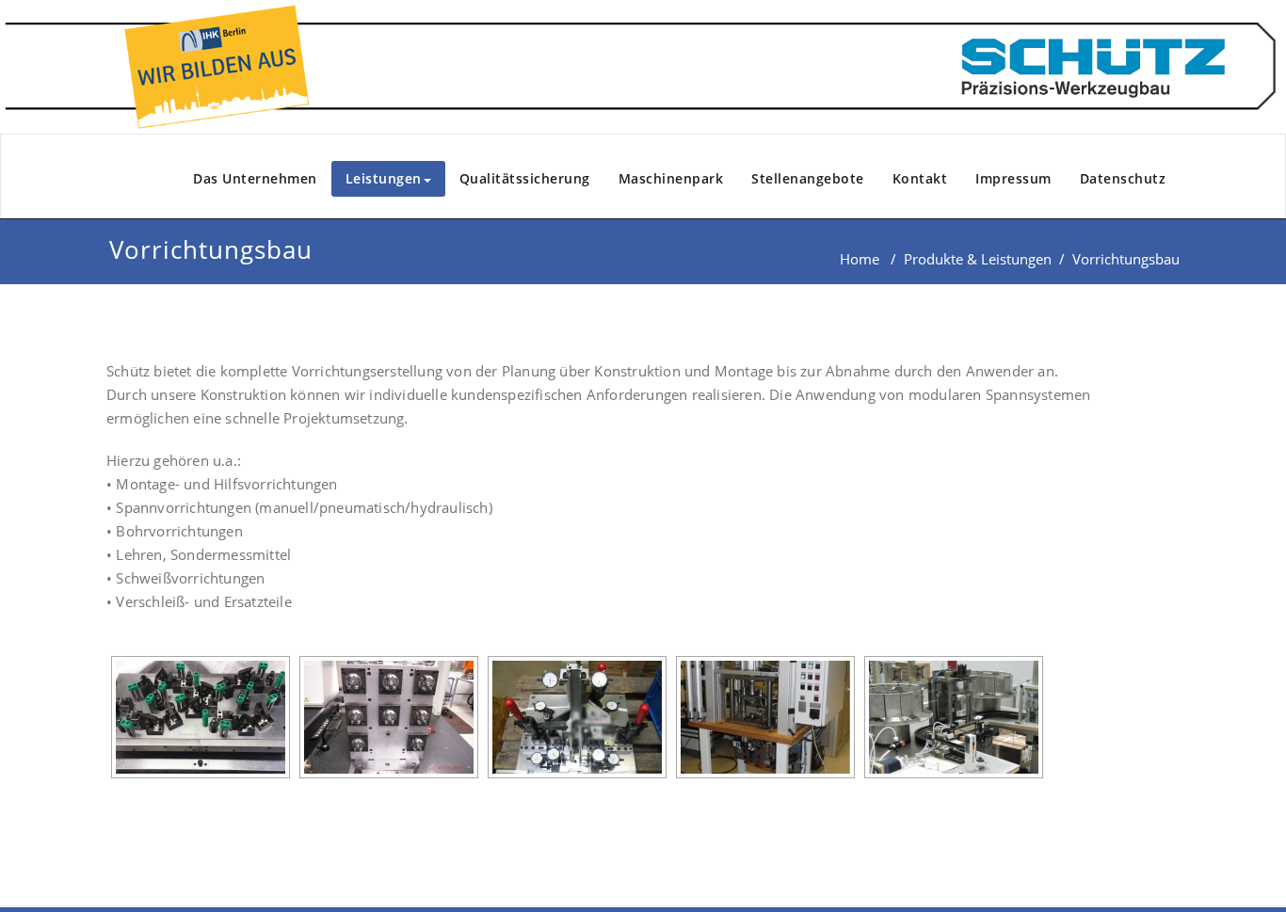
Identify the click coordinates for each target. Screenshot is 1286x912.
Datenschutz (1123, 178)
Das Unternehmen (255, 178)
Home (859, 258)
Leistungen (384, 178)
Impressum (1013, 178)
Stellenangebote (807, 178)
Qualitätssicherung (524, 178)
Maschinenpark (671, 178)
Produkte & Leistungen (978, 258)
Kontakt (920, 178)
